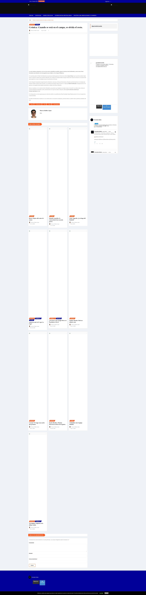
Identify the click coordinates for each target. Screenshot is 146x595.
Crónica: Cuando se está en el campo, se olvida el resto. (43, 20)
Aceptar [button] (106, 593)
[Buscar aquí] (117, 15)
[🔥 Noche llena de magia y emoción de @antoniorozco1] (103, 95)
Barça (32, 104)
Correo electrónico (33, 559)
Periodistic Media (98, 131)
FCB (44, 104)
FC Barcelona (38, 104)
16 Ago (109, 131)
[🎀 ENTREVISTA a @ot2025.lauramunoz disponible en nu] (112, 77)
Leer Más (101, 593)
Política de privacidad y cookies (85, 15)
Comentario (31, 542)
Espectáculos (48, 15)
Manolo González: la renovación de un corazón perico (56, 220)
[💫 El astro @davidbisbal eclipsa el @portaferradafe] (103, 75)
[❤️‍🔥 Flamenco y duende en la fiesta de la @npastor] (94, 93)
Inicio (31, 15)
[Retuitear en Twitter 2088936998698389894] (97, 144)
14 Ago (109, 152)
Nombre (31, 553)
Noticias (38, 15)
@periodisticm (105, 131)
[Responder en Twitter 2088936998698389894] (95, 144)
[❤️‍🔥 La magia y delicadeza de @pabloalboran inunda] (112, 94)
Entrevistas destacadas (63, 15)
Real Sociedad (56, 104)
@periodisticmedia (97, 26)
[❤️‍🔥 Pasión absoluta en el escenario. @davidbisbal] (94, 76)
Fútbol (49, 104)
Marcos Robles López (35, 30)
